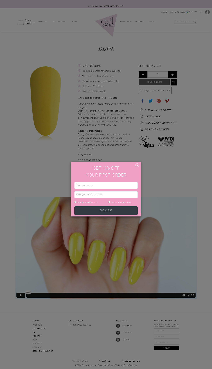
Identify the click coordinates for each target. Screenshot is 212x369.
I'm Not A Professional (121, 202)
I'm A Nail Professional (87, 202)
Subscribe (106, 210)
